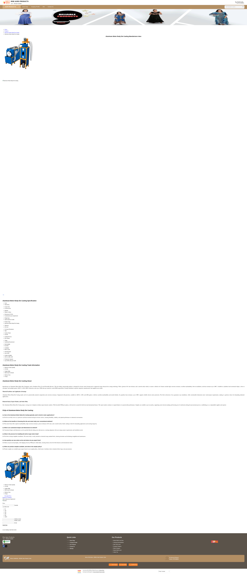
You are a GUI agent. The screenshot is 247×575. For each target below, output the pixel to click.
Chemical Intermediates (118, 542)
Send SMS (123, 564)
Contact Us (50, 6)
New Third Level (116, 544)
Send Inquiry (114, 564)
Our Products (10, 6)
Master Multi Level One (118, 540)
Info (44, 6)
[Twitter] (6, 546)
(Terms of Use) (101, 570)
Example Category (117, 546)
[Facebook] (4, 546)
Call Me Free (134, 564)
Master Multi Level (117, 550)
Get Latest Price (7, 496)
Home (6, 29)
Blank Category (116, 548)
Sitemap (71, 548)
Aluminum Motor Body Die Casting (12, 32)
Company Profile (35, 6)
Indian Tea (115, 552)
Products (6, 31)
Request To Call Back (7, 497)
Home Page (25, 6)
